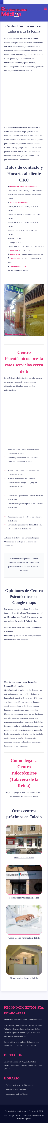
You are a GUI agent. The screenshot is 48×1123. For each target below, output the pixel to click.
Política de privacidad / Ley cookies (17, 1116)
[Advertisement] (24, 99)
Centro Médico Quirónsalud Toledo (24, 898)
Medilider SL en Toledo (24, 858)
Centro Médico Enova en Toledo (24, 978)
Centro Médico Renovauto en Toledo (24, 938)
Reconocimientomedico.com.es (16, 1111)
